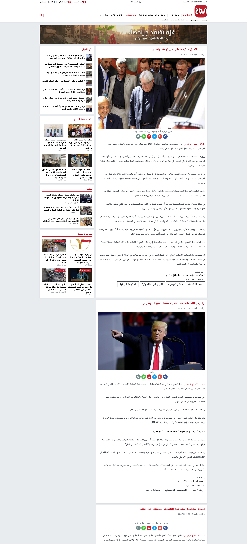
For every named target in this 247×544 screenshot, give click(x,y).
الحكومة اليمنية (128, 284)
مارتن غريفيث (175, 284)
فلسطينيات (175, 15)
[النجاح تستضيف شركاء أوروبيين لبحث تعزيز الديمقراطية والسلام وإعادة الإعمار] (80, 160)
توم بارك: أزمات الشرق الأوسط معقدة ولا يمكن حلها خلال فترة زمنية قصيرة (64, 91)
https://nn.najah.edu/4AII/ (191, 275)
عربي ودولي (131, 15)
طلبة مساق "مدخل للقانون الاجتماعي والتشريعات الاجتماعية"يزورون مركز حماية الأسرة (54, 173)
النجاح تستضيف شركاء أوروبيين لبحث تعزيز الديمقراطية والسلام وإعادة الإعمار (82, 173)
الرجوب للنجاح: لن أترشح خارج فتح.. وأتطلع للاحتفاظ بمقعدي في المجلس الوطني (80, 288)
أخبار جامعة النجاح (107, 15)
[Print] (138, 136)
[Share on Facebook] (165, 136)
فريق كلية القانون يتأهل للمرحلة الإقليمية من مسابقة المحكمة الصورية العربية (55, 144)
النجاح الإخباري (201, 11)
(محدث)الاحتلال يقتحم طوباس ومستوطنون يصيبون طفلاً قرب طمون (65, 74)
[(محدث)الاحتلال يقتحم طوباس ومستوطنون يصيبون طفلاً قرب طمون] (89, 74)
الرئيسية (204, 20)
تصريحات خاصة (85, 234)
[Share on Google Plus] (160, 136)
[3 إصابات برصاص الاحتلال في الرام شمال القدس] (89, 83)
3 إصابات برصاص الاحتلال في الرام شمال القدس (63, 81)
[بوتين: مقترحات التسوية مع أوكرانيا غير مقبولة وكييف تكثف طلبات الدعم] (89, 108)
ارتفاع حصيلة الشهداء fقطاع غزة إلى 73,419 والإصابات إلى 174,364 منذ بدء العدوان (65, 57)
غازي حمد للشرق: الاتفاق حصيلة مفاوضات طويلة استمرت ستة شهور (54, 287)
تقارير (119, 15)
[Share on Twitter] (154, 136)
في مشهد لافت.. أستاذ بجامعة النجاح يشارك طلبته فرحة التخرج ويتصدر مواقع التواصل (61, 198)
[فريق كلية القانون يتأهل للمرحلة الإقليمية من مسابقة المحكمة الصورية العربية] (54, 131)
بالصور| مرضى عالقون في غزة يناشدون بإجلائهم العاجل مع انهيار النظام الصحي (61, 208)
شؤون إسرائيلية (146, 15)
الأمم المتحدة (195, 284)
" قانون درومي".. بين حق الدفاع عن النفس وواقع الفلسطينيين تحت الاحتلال (61, 220)
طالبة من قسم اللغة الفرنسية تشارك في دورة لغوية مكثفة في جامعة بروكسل (80, 144)
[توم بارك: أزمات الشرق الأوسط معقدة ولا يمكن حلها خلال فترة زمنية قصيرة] (89, 91)
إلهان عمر (197, 490)
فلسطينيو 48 (160, 15)
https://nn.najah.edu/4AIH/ (191, 481)
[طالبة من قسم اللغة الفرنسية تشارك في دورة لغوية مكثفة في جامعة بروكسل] (80, 131)
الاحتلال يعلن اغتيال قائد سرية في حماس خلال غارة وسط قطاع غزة (64, 99)
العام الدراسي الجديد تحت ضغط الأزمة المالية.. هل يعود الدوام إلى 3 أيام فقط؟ (54, 258)
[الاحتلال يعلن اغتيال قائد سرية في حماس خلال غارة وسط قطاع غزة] (89, 99)
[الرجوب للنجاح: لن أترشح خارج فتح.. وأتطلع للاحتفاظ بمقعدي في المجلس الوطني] (80, 275)
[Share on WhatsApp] (143, 136)
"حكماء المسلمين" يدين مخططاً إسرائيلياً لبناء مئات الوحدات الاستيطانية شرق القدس (64, 65)
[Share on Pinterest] (149, 136)
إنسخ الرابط (168, 275)
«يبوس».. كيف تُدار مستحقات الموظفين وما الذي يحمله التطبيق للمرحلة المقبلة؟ (81, 258)
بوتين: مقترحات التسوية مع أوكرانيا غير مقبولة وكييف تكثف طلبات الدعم (64, 107)
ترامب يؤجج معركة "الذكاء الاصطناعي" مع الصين (174, 432)
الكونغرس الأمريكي (176, 490)
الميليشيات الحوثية (152, 284)
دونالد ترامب (153, 490)
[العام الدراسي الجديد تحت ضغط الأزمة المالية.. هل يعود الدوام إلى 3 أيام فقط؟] (54, 245)
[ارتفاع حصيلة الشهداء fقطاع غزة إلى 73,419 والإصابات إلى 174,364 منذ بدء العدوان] (89, 57)
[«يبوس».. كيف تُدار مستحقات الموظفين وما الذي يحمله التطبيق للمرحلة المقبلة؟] (80, 245)
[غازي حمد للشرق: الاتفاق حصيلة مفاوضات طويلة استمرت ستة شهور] (54, 275)
